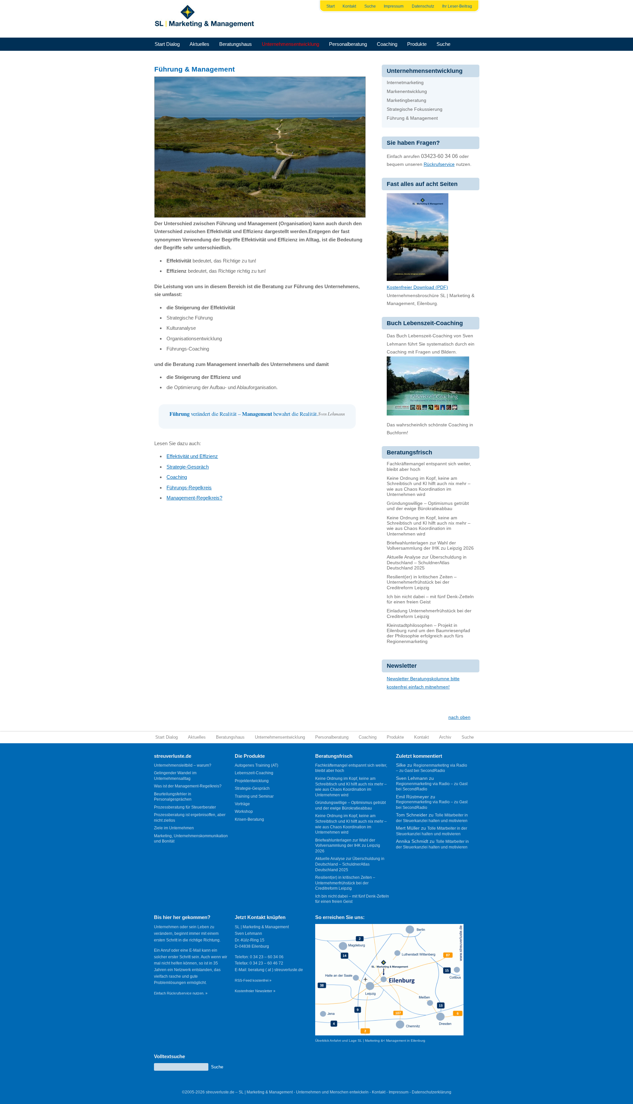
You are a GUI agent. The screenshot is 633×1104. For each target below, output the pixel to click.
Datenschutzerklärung (431, 1092)
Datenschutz (423, 6)
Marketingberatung (406, 100)
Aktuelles (199, 44)
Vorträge (242, 804)
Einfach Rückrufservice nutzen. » (180, 993)
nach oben (459, 717)
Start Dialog (167, 44)
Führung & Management (412, 118)
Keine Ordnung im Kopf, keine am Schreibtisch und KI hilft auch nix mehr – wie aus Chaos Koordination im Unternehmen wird (428, 486)
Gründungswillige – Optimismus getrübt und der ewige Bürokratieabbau (428, 506)
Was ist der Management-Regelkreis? (188, 786)
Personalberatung (348, 44)
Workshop (244, 811)
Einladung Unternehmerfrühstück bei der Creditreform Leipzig (429, 613)
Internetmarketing (405, 82)
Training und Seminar (254, 796)
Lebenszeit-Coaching (254, 773)
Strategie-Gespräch (187, 467)
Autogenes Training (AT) (256, 765)
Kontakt (349, 6)
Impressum (394, 6)
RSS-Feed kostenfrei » (253, 980)
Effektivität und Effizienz (192, 456)
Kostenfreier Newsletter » (255, 991)
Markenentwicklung (407, 91)
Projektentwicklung (252, 781)
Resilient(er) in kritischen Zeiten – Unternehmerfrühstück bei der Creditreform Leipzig (422, 582)
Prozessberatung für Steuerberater (185, 807)
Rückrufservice (439, 164)
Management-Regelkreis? (194, 498)
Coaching (387, 44)
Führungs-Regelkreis (189, 487)
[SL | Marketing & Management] (206, 18)
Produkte (417, 44)
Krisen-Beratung (249, 819)
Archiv (445, 737)
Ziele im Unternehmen (174, 828)
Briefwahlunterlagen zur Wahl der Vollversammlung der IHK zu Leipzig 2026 (430, 545)
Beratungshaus (235, 44)
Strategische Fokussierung (414, 109)
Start (330, 6)
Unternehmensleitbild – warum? (182, 765)
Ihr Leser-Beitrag (457, 6)
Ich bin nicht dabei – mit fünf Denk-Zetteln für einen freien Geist (430, 599)
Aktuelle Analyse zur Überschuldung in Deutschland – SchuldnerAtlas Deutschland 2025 (427, 562)
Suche (370, 6)
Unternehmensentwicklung (290, 44)
